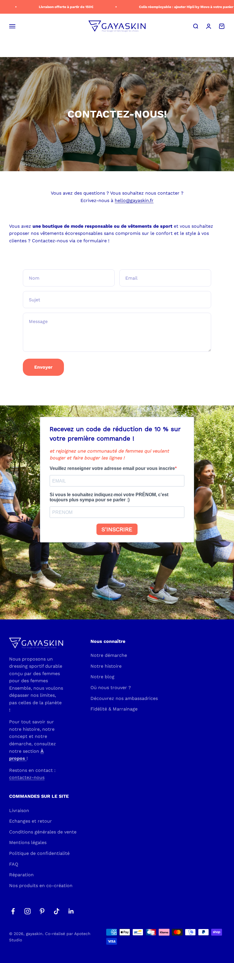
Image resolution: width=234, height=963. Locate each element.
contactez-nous (27, 777)
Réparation (21, 874)
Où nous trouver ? (110, 687)
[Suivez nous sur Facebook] (13, 911)
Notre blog (102, 676)
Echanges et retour (30, 821)
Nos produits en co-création (40, 885)
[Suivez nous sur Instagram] (27, 911)
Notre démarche (108, 655)
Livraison (19, 810)
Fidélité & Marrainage (114, 709)
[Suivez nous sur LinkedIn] (71, 911)
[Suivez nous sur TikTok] (56, 911)
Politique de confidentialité (39, 853)
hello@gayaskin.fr (134, 200)
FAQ (13, 864)
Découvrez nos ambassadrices (124, 698)
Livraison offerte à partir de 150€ (60, 7)
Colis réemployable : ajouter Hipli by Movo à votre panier (180, 7)
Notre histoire (106, 666)
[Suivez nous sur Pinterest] (42, 911)
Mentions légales (28, 842)
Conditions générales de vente (42, 832)
